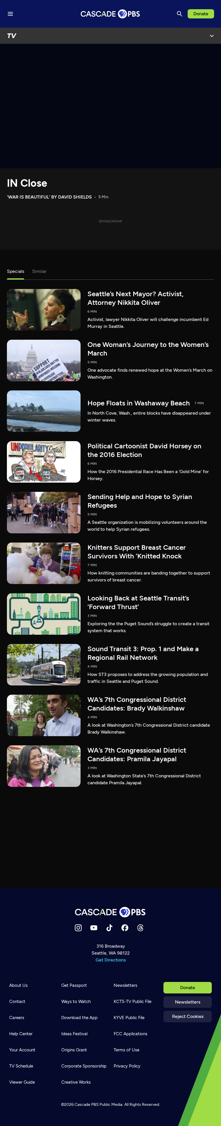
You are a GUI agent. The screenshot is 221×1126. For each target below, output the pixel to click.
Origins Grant (74, 1050)
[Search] (179, 13)
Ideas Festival (74, 1033)
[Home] (110, 912)
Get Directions (111, 960)
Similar (39, 271)
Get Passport (74, 985)
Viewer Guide (22, 1082)
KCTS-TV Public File (132, 1001)
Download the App (79, 1017)
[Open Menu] (211, 35)
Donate (200, 13)
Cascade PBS (87, 1104)
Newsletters (187, 1002)
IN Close (27, 183)
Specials (15, 271)
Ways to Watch (76, 1001)
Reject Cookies (187, 1016)
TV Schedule (21, 1066)
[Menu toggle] (10, 13)
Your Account (22, 1050)
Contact (17, 1001)
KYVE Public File (129, 1017)
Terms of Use (126, 1050)
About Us (18, 985)
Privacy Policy (127, 1066)
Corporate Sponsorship (83, 1066)
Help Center (21, 1033)
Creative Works (76, 1082)
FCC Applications (130, 1033)
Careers (16, 1017)
